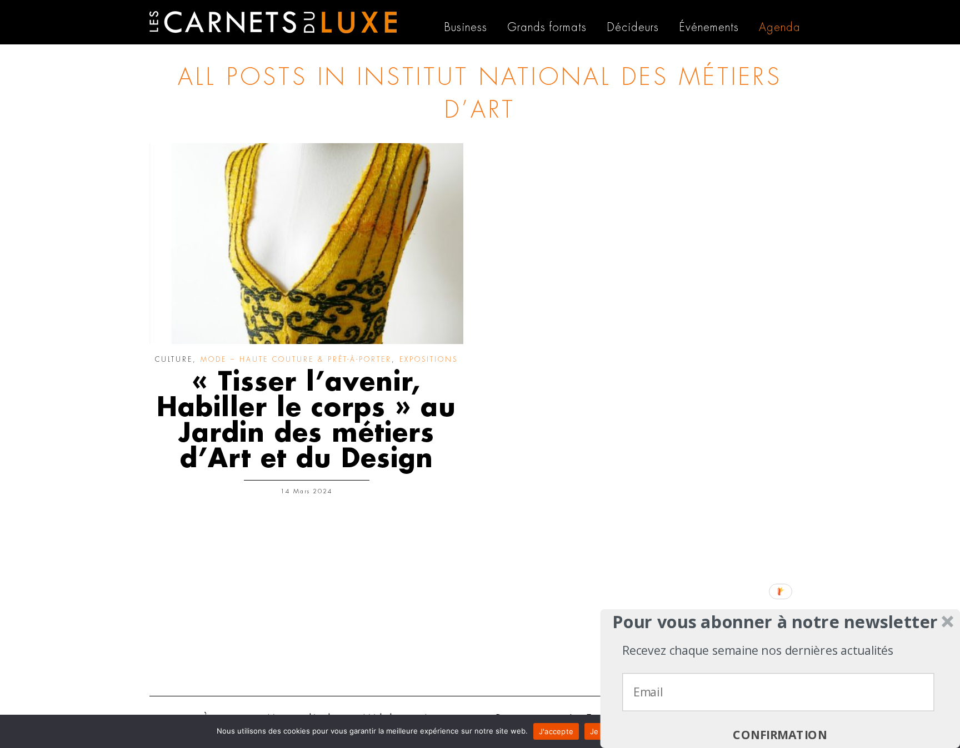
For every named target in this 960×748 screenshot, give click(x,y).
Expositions (428, 359)
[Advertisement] (480, 601)
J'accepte (556, 731)
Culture (174, 359)
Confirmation (780, 735)
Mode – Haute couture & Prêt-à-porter (296, 359)
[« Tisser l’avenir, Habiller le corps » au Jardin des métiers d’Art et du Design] (306, 243)
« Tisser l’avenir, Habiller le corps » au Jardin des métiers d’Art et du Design (306, 421)
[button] (775, 622)
